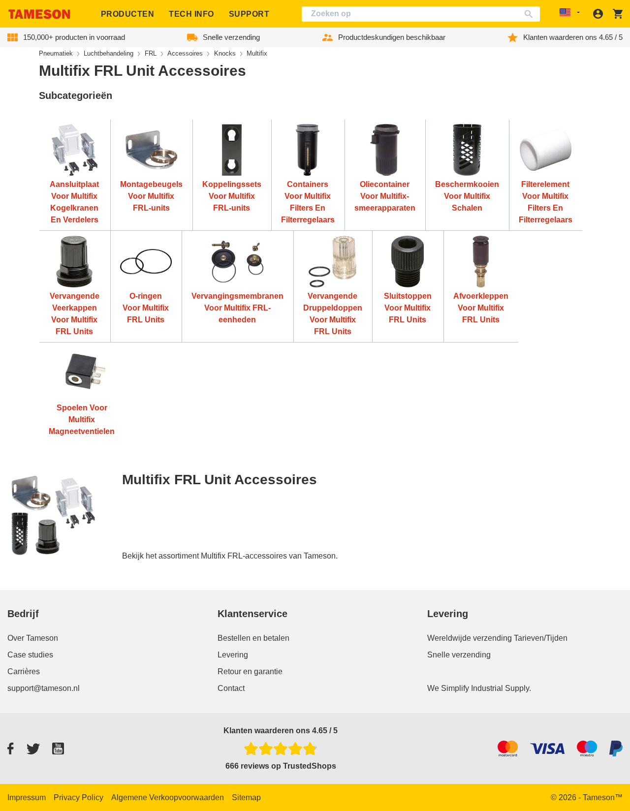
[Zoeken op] (531, 14)
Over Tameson (32, 638)
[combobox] (421, 14)
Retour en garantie (250, 671)
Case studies (30, 655)
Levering (233, 655)
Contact (231, 688)
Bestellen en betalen (253, 638)
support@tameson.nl (43, 688)
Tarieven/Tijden (540, 638)
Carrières (23, 671)
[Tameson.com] (39, 14)
